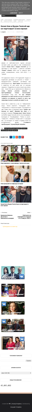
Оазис (15, 21)
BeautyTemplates (16, 403)
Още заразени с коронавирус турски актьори (15, 163)
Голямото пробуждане (19, 19)
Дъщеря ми (24, 128)
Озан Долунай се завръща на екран (12, 183)
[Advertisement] (16, 246)
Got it (21, 13)
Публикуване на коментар (10, 226)
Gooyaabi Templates (15, 407)
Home (2, 19)
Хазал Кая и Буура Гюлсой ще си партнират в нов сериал (14, 204)
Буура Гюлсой (8, 19)
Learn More (13, 13)
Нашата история (8, 21)
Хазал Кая (20, 21)
